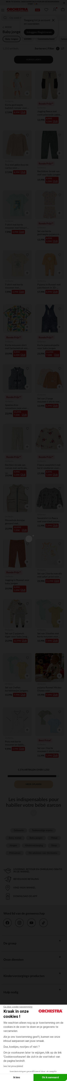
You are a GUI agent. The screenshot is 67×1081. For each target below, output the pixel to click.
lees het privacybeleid (13, 1066)
